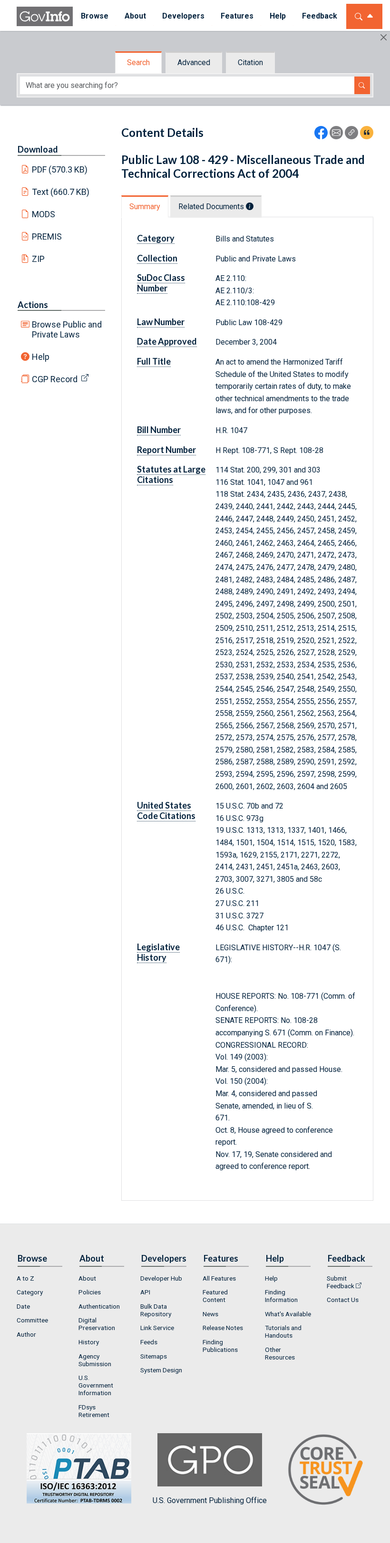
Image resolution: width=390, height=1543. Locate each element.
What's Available (288, 1314)
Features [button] (237, 15)
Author (26, 1334)
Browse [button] (94, 15)
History (88, 1342)
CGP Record (55, 379)
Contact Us (343, 1299)
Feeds (148, 1342)
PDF (60, 169)
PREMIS (47, 236)
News (210, 1314)
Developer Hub (161, 1278)
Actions (33, 304)
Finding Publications (220, 1345)
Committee (32, 1320)
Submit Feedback (340, 1282)
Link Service (157, 1327)
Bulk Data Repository (155, 1310)
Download (38, 149)
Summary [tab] (144, 206)
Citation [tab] (250, 62)
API (145, 1292)
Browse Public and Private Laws (67, 329)
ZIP (38, 259)
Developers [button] (183, 15)
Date (23, 1306)
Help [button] (278, 15)
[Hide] (383, 37)
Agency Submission (94, 1360)
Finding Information (281, 1295)
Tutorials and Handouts (283, 1331)
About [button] (135, 15)
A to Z (25, 1278)
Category (30, 1292)
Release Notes (223, 1327)
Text (61, 192)
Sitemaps (153, 1356)
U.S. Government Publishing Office (210, 1500)
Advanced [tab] (193, 62)
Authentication (99, 1306)
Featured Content (215, 1295)
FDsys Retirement (93, 1410)
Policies (89, 1292)
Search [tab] (138, 62)
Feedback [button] (319, 15)
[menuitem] (95, 16)
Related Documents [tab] (212, 206)
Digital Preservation (96, 1323)
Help (40, 357)
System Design (161, 1370)
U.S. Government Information (95, 1385)
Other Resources (280, 1353)
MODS (43, 214)
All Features (219, 1278)
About (87, 1278)
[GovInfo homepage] (45, 16)
